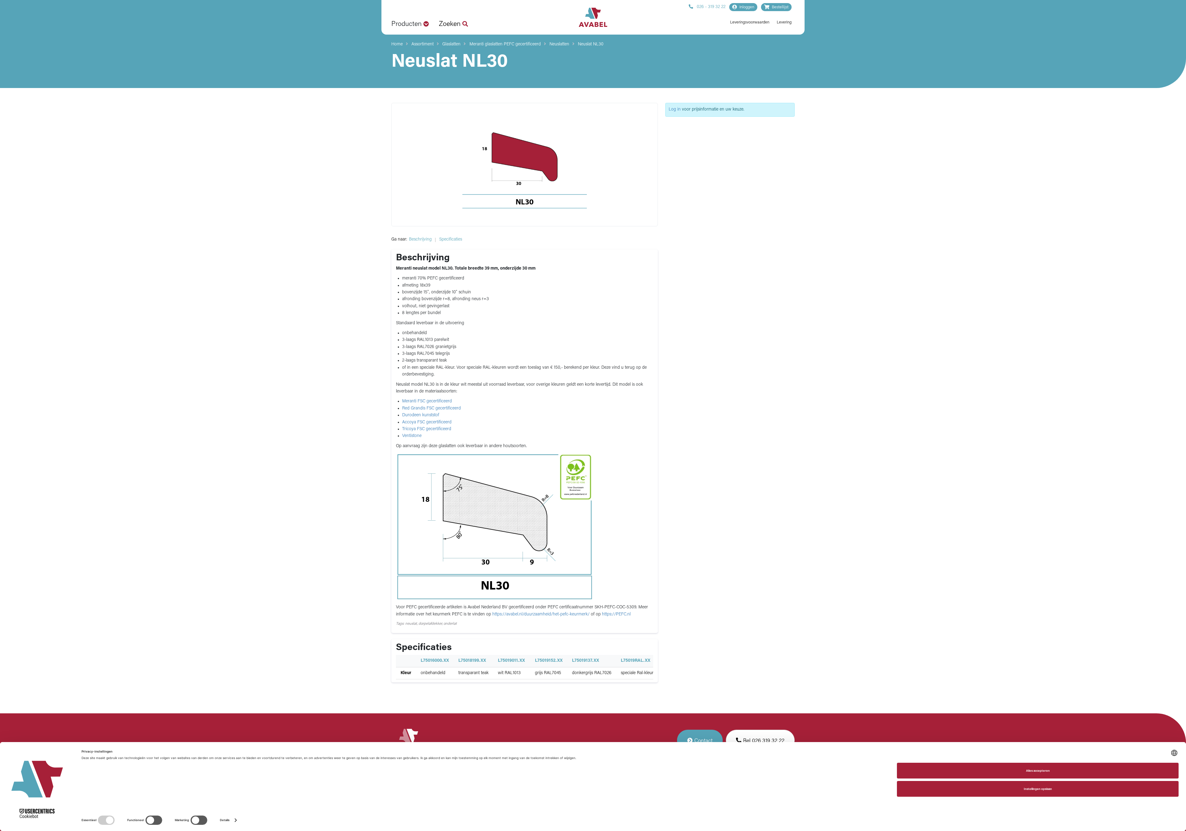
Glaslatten (451, 44)
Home (397, 44)
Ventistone (412, 436)
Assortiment (422, 44)
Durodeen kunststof (420, 415)
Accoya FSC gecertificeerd (427, 422)
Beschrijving (420, 239)
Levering (784, 22)
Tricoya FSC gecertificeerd (426, 429)
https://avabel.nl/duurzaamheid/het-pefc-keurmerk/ (541, 614)
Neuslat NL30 (591, 44)
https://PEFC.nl (616, 614)
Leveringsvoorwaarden (749, 22)
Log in (675, 109)
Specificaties (450, 239)
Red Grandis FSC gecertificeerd (431, 408)
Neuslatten (559, 44)
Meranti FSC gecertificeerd (427, 401)
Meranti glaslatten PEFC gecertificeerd (505, 44)
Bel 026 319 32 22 (763, 741)
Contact (703, 741)
